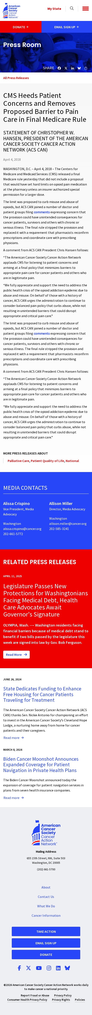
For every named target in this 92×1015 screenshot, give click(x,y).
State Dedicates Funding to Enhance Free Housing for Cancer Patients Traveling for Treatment (42, 694)
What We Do (46, 906)
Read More (14, 654)
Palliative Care (18, 461)
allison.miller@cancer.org (68, 524)
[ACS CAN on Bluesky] (67, 968)
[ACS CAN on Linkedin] (58, 968)
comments (42, 212)
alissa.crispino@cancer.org (22, 529)
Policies (80, 1000)
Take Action (46, 931)
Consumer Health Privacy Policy (27, 1000)
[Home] (11, 10)
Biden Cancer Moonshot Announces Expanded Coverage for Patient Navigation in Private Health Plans (41, 765)
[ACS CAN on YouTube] (39, 968)
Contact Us (46, 897)
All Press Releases (16, 78)
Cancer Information (46, 916)
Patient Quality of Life (47, 461)
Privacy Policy (62, 995)
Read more (11, 738)
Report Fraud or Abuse (35, 995)
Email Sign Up (46, 943)
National (72, 461)
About (46, 887)
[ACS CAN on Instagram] (49, 968)
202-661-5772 (13, 534)
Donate (46, 954)
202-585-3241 (59, 529)
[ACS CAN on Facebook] (19, 968)
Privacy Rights (61, 1000)
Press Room (22, 44)
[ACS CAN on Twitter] (28, 968)
